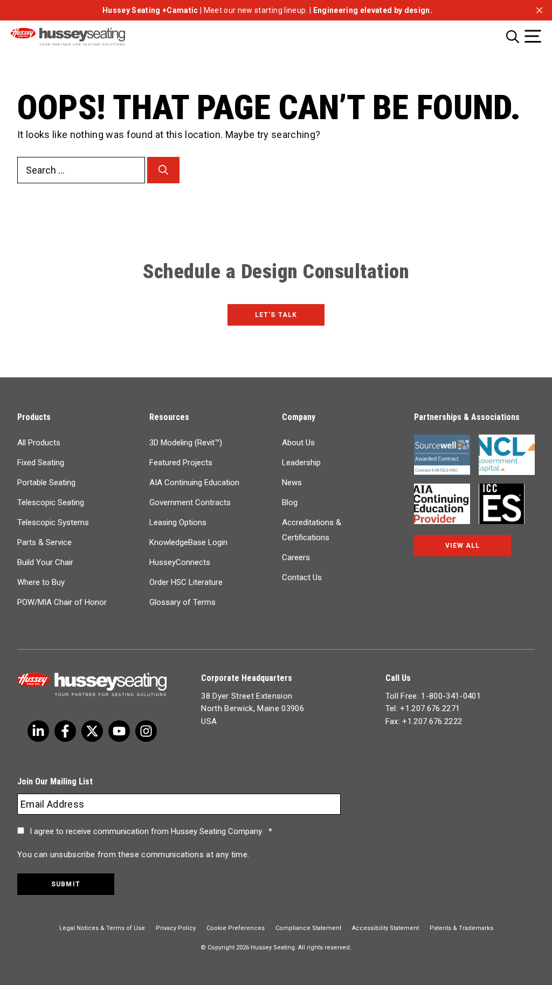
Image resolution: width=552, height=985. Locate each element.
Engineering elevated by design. (372, 10)
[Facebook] (65, 731)
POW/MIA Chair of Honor (62, 602)
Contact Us (302, 577)
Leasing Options (177, 522)
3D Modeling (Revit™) (185, 442)
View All (462, 545)
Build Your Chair (45, 562)
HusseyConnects (179, 562)
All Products (38, 442)
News (292, 482)
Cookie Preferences (235, 928)
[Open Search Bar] (512, 36)
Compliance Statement (308, 928)
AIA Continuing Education (194, 482)
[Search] (163, 170)
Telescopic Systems (53, 522)
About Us (298, 442)
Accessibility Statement (385, 928)
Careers (296, 557)
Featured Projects (180, 462)
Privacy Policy (176, 928)
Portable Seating (46, 482)
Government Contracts (190, 502)
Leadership (301, 462)
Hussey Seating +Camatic (150, 10)
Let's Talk (275, 315)
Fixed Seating (40, 462)
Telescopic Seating (50, 502)
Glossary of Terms (182, 602)
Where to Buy (41, 582)
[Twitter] (38, 731)
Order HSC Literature (186, 582)
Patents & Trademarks (461, 928)
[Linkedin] (119, 731)
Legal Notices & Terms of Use (102, 928)
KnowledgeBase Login (188, 542)
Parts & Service (44, 542)
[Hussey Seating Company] (82, 36)
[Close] (539, 10)
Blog (290, 502)
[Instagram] (146, 731)
